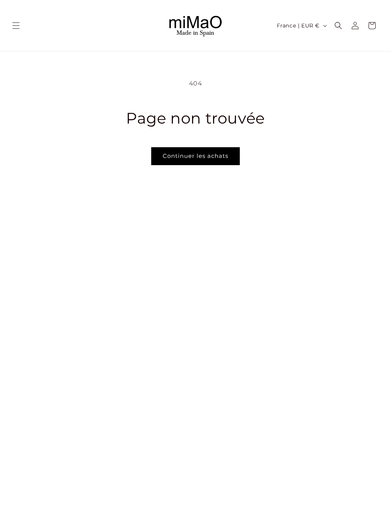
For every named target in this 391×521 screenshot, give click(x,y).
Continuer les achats (195, 155)
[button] (16, 25)
